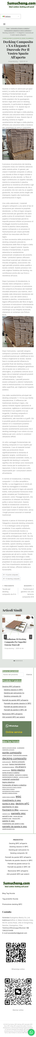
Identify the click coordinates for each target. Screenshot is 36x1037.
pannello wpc (18, 813)
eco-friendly (5, 764)
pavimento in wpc (10, 807)
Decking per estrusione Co (14, 693)
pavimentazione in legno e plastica (10, 791)
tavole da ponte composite (20, 755)
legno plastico (18, 770)
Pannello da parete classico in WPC (17, 703)
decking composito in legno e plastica (11, 787)
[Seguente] (30, 637)
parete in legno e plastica (8, 797)
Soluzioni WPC (16, 818)
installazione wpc (23, 810)
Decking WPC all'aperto (11, 686)
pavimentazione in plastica (10, 777)
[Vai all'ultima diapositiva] (5, 637)
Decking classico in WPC (13, 690)
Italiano (8, 16)
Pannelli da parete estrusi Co (15, 707)
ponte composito (12, 752)
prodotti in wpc (6, 818)
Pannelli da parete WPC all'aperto (15, 700)
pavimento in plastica (21, 775)
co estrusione (20, 747)
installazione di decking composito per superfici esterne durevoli (15, 642)
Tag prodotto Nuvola (10, 899)
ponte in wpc (8, 803)
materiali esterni (6, 770)
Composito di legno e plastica (14, 785)
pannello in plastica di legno (9, 793)
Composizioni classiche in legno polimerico (18, 38)
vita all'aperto (20, 767)
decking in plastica (8, 775)
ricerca (29, 674)
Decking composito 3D (12, 696)
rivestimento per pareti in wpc (13, 824)
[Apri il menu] (5, 24)
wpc (18, 796)
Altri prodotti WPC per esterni (13, 717)
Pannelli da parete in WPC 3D (15, 710)
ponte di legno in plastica (10, 773)
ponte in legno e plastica (8, 789)
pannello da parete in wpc (14, 826)
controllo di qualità (23, 777)
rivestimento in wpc (11, 800)
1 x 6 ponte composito (10, 575)
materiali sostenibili (10, 779)
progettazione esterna (8, 767)
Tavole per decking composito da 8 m (9, 590)
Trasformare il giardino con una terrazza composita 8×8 (27, 591)
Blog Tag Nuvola (8, 893)
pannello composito (7, 755)
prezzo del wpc (18, 816)
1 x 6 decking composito (11, 578)
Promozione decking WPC (12, 904)
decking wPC (22, 803)
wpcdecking (14, 61)
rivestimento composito (8, 749)
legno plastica (8, 782)
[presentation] (18, 625)
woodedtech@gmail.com (17, 933)
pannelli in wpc (7, 816)
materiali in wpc (6, 813)
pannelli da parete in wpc (8, 829)
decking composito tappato (9, 747)
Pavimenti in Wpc (10, 810)
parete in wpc (8, 821)
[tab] (14, 660)
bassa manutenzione (17, 764)
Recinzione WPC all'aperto (12, 714)
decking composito (14, 758)
